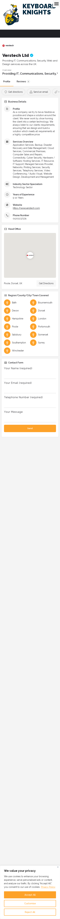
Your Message (13, 411)
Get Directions (46, 283)
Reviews (23, 81)
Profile (6, 81)
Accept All (30, 895)
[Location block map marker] (30, 255)
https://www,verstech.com (26, 208)
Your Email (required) (18, 382)
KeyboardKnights (39, 9)
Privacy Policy (48, 887)
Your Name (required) (18, 368)
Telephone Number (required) (23, 397)
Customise (30, 903)
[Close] (58, 867)
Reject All (30, 912)
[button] (56, 3)
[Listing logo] (8, 45)
